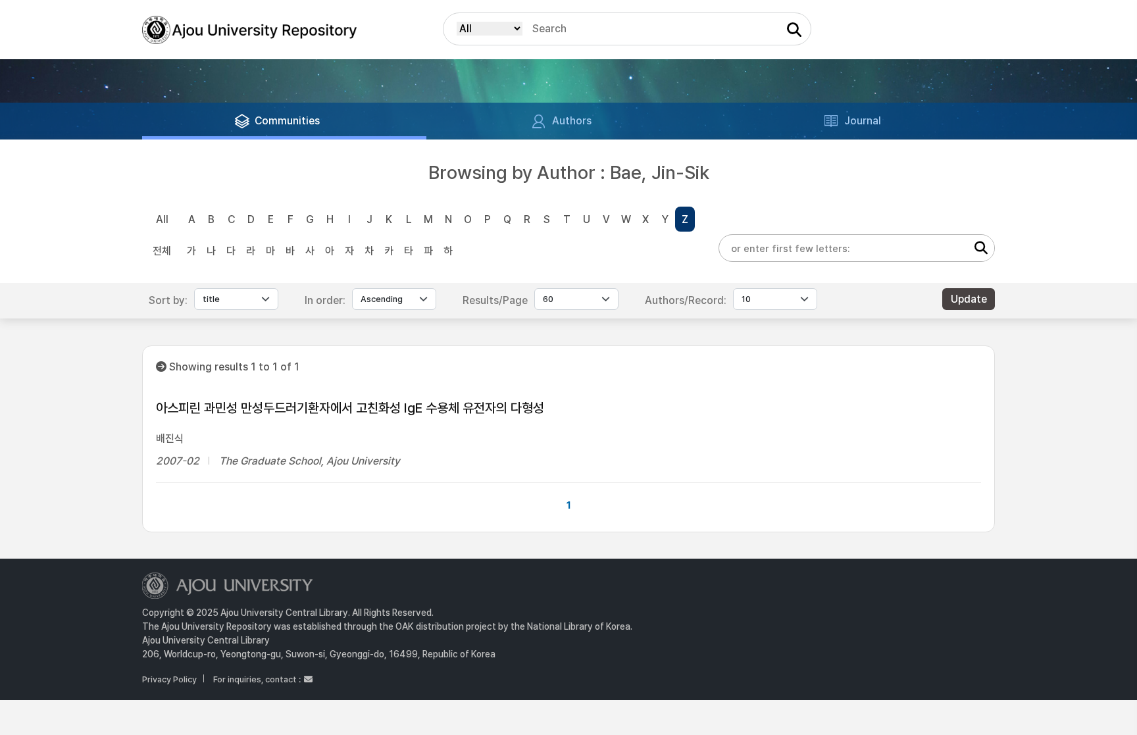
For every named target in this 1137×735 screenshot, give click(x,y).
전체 (162, 251)
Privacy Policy (169, 679)
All (162, 219)
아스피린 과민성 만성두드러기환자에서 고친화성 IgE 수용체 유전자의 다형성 (350, 408)
